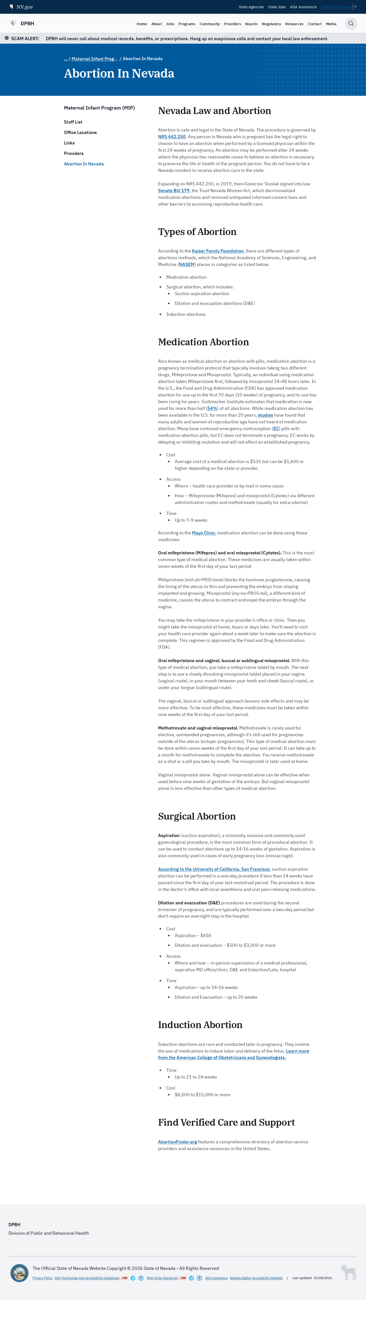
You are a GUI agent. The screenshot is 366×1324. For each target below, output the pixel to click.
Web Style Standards (162, 1278)
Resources (294, 23)
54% (212, 408)
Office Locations (80, 132)
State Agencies (251, 6)
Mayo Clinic (203, 533)
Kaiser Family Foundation (218, 251)
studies (265, 415)
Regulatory (271, 23)
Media (331, 23)
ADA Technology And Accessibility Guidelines (87, 1278)
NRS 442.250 (172, 136)
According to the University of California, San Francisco (214, 869)
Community (210, 23)
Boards (251, 23)
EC (276, 428)
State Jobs (277, 6)
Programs (187, 23)
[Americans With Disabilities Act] (140, 1278)
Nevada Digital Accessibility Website (256, 1278)
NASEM (186, 264)
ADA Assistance (303, 6)
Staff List (73, 122)
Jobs (170, 23)
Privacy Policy (43, 1278)
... (66, 59)
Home (142, 23)
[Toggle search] (351, 23)
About (156, 23)
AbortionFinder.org (177, 1142)
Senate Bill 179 (173, 190)
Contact (315, 23)
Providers (232, 23)
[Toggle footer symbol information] (349, 1272)
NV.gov (25, 6)
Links (69, 143)
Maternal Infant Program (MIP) (95, 59)
